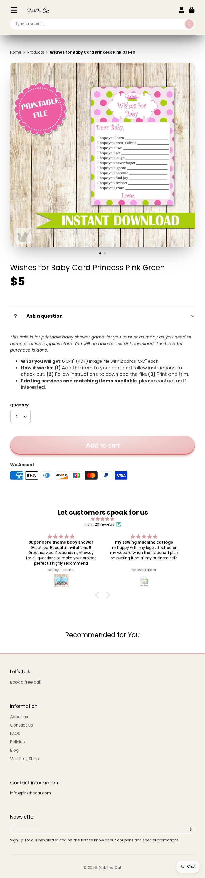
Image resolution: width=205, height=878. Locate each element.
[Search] (189, 24)
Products (35, 52)
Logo (38, 10)
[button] (98, 595)
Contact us (21, 725)
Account (181, 10)
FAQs (15, 733)
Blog (14, 750)
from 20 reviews (99, 524)
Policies (17, 742)
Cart (191, 10)
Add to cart (103, 445)
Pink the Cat (110, 867)
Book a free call (25, 682)
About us (19, 717)
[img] (102, 519)
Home (15, 52)
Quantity (19, 405)
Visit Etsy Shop (24, 758)
